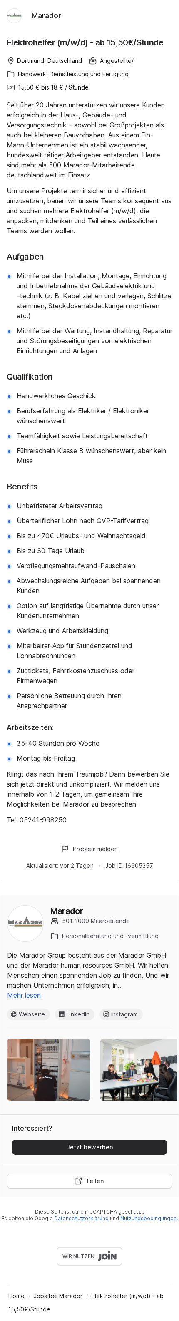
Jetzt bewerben (90, 1147)
